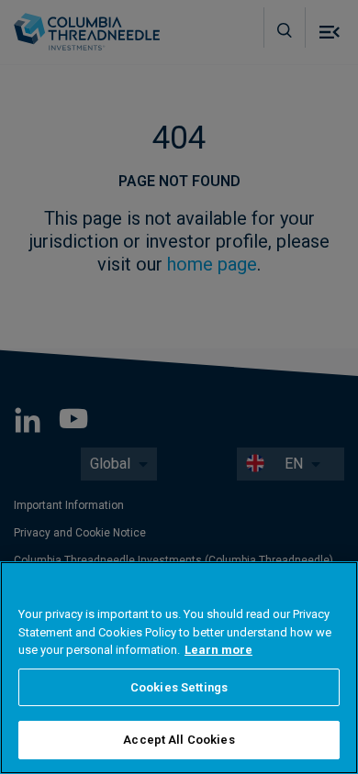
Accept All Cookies (178, 739)
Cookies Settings (179, 687)
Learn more (218, 650)
